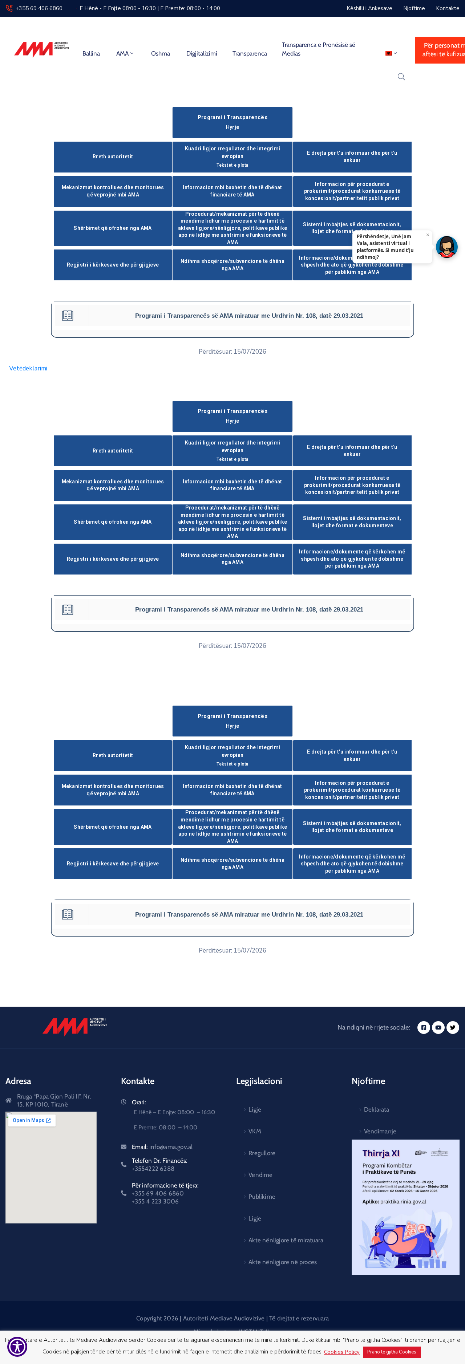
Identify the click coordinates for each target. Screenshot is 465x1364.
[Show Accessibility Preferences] (17, 1347)
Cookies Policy (342, 1352)
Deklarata (376, 1109)
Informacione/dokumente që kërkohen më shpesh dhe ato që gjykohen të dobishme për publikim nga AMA (352, 265)
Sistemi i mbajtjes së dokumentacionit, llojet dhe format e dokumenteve (352, 228)
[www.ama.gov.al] (75, 1027)
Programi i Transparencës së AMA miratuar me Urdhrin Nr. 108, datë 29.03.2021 (249, 315)
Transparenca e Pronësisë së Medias (318, 49)
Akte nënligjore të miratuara (285, 1240)
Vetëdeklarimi (28, 368)
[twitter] (452, 1027)
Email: (162, 1146)
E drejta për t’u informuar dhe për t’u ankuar (352, 156)
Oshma (160, 53)
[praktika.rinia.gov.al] (406, 1207)
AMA (122, 53)
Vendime (260, 1174)
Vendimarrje (380, 1131)
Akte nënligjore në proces (282, 1262)
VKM (254, 1131)
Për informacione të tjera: (165, 1193)
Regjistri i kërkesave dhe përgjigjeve (113, 265)
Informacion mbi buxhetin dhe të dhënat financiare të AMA (232, 191)
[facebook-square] (423, 1027)
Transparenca (249, 53)
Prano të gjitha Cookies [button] (391, 1352)
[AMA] (41, 50)
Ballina (91, 53)
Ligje (254, 1109)
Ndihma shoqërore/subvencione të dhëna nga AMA (232, 264)
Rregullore (261, 1153)
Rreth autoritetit (113, 156)
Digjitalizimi (201, 53)
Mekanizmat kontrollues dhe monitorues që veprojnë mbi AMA (113, 191)
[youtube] (438, 1027)
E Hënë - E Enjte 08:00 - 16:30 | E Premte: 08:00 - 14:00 (150, 8)
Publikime (261, 1196)
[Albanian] (391, 53)
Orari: (139, 1102)
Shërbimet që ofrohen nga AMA (112, 228)
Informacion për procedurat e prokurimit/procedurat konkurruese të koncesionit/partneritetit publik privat (352, 191)
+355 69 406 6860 (39, 8)
